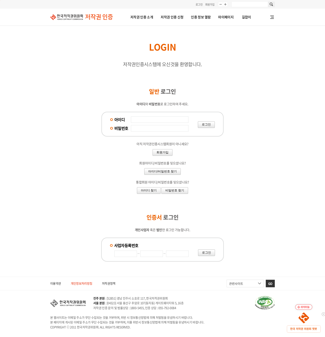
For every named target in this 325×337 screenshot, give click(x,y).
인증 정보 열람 (201, 17)
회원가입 (209, 4)
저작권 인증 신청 (172, 17)
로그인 (199, 4)
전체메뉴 (272, 17)
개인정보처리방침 (81, 283)
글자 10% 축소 (220, 4)
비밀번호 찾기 (174, 190)
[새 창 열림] (265, 302)
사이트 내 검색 (271, 4)
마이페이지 (226, 17)
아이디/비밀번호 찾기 (162, 171)
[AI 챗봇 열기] (303, 322)
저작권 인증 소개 (141, 17)
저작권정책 (108, 283)
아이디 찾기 (149, 190)
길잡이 (246, 17)
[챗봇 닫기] (323, 314)
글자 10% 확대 (225, 4)
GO (270, 283)
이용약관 (55, 283)
